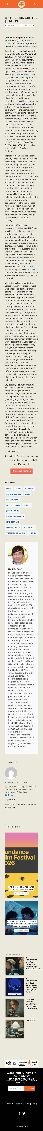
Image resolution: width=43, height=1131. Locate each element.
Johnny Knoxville (15, 516)
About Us (10, 1104)
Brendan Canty (13, 494)
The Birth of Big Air (15, 533)
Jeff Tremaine (12, 511)
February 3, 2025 (21, 930)
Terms (27, 1104)
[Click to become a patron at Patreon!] (21, 471)
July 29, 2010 (27, 25)
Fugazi (27, 505)
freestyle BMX (13, 505)
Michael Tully (13, 25)
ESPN (27, 494)
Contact (19, 1104)
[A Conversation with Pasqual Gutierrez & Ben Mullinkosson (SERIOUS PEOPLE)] (21, 918)
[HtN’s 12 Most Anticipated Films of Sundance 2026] (21, 865)
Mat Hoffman (12, 522)
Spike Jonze (29, 527)
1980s (9, 488)
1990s (18, 488)
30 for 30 (29, 488)
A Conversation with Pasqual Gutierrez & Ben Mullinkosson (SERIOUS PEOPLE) (22, 924)
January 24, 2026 (21, 893)
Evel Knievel (12, 499)
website (18, 46)
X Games (32, 533)
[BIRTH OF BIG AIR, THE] (21, 555)
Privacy (34, 1104)
